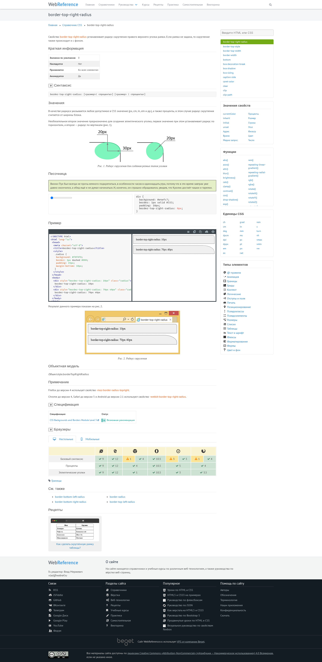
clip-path (227, 94)
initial (226, 122)
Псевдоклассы (235, 311)
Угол (250, 127)
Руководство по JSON (180, 605)
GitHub (57, 600)
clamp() (226, 186)
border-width (230, 55)
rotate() (252, 188)
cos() (225, 195)
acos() (226, 164)
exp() (225, 204)
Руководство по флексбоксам (184, 600)
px (241, 248)
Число (251, 140)
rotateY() (252, 197)
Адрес (226, 131)
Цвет (250, 135)
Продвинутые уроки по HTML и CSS (188, 620)
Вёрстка (115, 595)
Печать (231, 302)
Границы (56, 480)
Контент (231, 289)
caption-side (229, 77)
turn (259, 231)
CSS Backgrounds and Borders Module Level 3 (73, 420)
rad (241, 252)
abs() (225, 160)
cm (224, 226)
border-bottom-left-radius (70, 496)
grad (242, 222)
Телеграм (58, 610)
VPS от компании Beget (190, 641)
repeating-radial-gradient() (257, 174)
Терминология (228, 600)
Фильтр (252, 131)
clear (225, 86)
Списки (231, 324)
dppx (225, 244)
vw (258, 248)
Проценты (253, 113)
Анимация (233, 276)
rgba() (251, 184)
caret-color (228, 81)
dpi (224, 239)
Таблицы (232, 328)
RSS (55, 590)
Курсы (145, 4)
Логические (234, 294)
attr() (225, 168)
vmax (259, 239)
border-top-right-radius (235, 41)
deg (225, 231)
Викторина (213, 4)
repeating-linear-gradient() (257, 166)
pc (241, 239)
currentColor (229, 113)
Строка (251, 122)
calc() (225, 182)
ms (241, 235)
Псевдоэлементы (237, 315)
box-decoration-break (234, 64)
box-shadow (229, 68)
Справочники (107, 4)
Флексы (231, 337)
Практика (173, 4)
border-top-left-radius (122, 501)
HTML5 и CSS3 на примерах (184, 595)
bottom (227, 59)
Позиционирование (239, 307)
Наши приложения (231, 605)
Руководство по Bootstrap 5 (183, 615)
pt (241, 244)
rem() (250, 160)
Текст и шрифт (235, 332)
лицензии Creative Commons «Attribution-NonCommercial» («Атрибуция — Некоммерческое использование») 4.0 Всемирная (200, 653)
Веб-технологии (120, 600)
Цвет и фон (233, 350)
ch (224, 222)
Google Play (60, 620)
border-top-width (232, 50)
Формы (231, 345)
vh (258, 235)
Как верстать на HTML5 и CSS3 (185, 610)
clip (225, 90)
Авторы (224, 590)
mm (242, 231)
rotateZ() (252, 202)
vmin (259, 244)
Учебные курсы (120, 610)
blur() (226, 173)
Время (226, 135)
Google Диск (60, 615)
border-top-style (231, 46)
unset (226, 127)
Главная (90, 4)
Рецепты (158, 4)
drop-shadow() (230, 199)
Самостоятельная (193, 4)
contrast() (228, 190)
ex (224, 252)
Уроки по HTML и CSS (180, 590)
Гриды (230, 285)
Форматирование (237, 341)
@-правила (234, 272)
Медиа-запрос (230, 140)
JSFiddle (58, 595)
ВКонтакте (59, 605)
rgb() (250, 180)
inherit (226, 118)
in (241, 226)
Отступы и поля (236, 298)
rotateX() (252, 193)
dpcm (226, 235)
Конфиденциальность (233, 610)
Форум (57, 630)
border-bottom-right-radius (70, 501)
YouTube (58, 625)
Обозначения (228, 595)
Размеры (232, 320)
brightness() (229, 177)
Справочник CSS (72, 25)
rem (258, 222)
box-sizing (228, 72)
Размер (252, 118)
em (224, 248)
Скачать (224, 615)
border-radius (117, 496)
